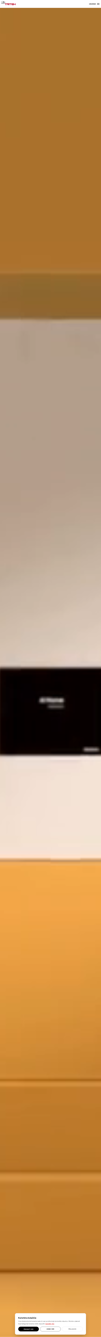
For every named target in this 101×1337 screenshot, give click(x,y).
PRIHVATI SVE (28, 1329)
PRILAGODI (72, 1329)
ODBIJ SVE (50, 1329)
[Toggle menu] (98, 4)
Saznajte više (49, 1324)
